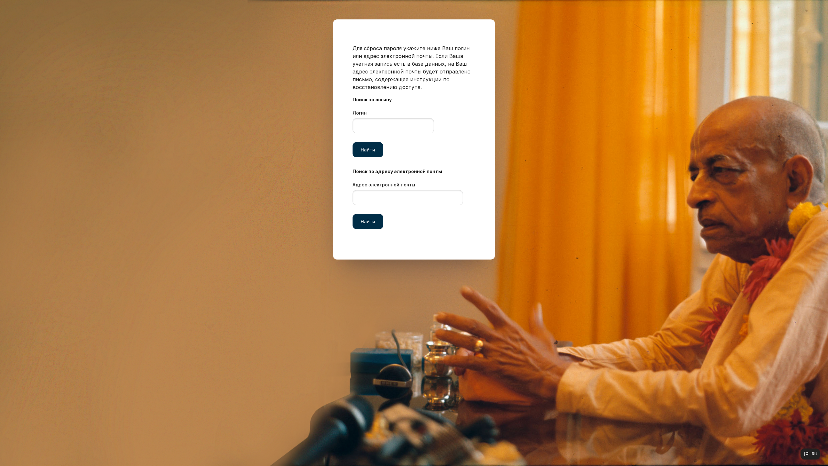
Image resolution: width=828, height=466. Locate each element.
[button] (810, 454)
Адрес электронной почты (384, 184)
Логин (360, 113)
